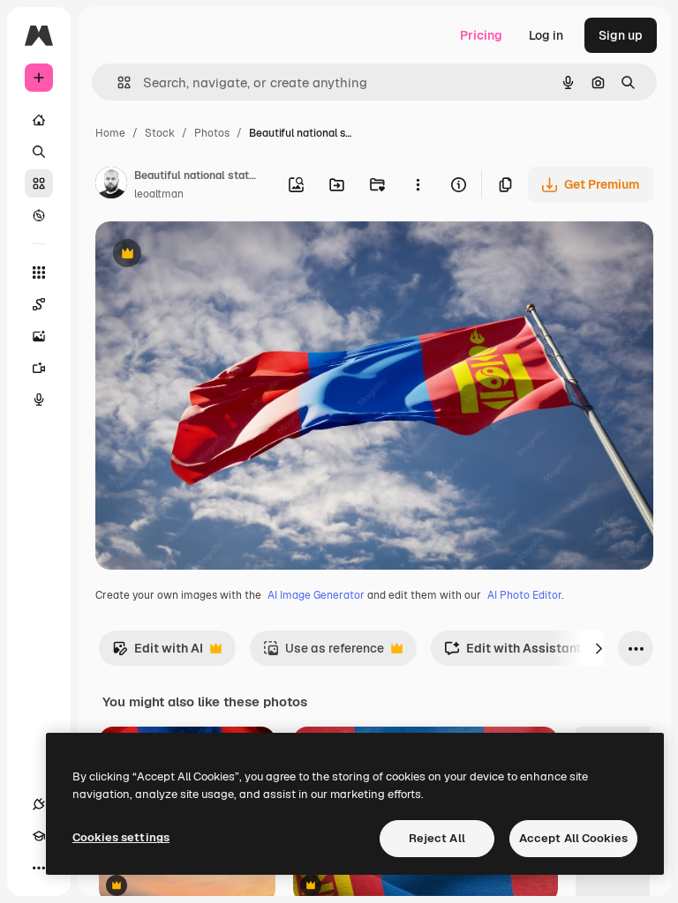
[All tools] (39, 272)
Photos (212, 133)
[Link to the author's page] (111, 185)
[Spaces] (39, 304)
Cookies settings (121, 837)
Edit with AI (157, 653)
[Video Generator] (39, 368)
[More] (39, 868)
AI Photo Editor (524, 595)
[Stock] (39, 183)
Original (208, 255)
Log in (546, 35)
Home (110, 133)
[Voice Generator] (39, 399)
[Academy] (39, 836)
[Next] (598, 648)
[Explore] (39, 215)
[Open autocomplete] (117, 82)
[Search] (39, 152)
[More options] (417, 184)
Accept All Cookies (573, 838)
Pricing (481, 35)
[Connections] (39, 804)
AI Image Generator (316, 595)
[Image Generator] (39, 336)
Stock (160, 133)
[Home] (39, 120)
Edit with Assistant (512, 653)
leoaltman (159, 194)
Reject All (437, 838)
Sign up (621, 35)
